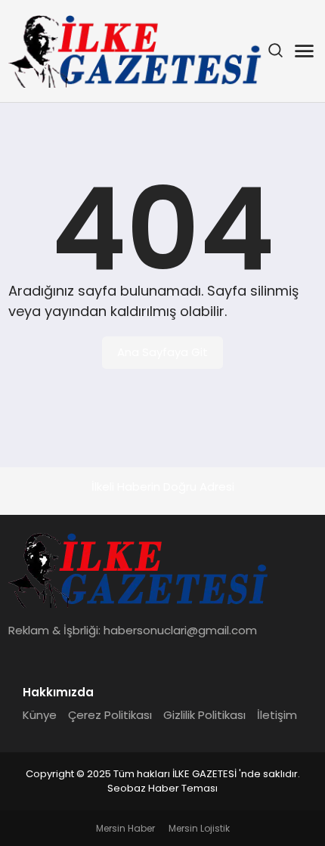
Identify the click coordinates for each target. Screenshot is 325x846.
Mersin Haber (125, 828)
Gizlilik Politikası (204, 715)
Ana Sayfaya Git (162, 352)
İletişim (277, 715)
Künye (40, 715)
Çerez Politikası (110, 715)
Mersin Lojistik (199, 828)
